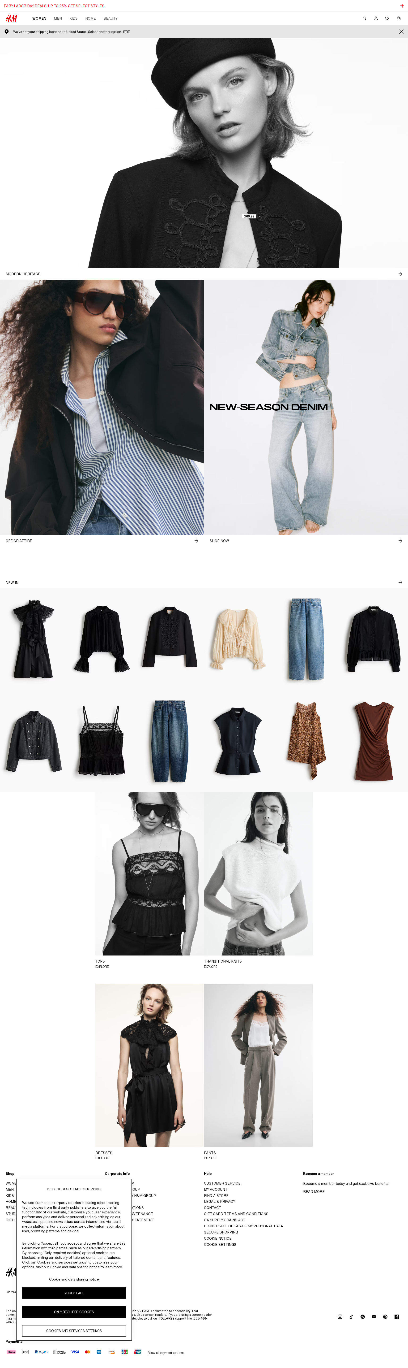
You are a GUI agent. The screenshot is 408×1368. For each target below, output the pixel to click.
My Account (215, 1189)
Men (58, 18)
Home (90, 18)
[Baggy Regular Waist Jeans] (306, 639)
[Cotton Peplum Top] (238, 741)
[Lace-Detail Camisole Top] (102, 741)
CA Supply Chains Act (224, 1220)
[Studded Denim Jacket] (34, 741)
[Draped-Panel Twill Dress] (306, 741)
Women (39, 18)
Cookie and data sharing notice (74, 1279)
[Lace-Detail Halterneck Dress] (34, 639)
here (126, 32)
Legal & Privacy (219, 1201)
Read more (314, 1192)
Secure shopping (221, 1232)
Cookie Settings (220, 1244)
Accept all (74, 1293)
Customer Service (222, 1183)
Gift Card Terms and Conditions (236, 1214)
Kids (73, 18)
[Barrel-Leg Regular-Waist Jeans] (170, 741)
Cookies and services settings (74, 1331)
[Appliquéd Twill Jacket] (170, 639)
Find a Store (216, 1196)
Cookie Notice (218, 1238)
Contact (212, 1208)
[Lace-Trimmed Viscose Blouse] (102, 639)
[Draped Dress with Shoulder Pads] (374, 741)
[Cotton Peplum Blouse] (374, 639)
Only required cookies (74, 1312)
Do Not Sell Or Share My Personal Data (243, 1226)
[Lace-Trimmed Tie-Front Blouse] (238, 639)
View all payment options (165, 1353)
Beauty (110, 18)
